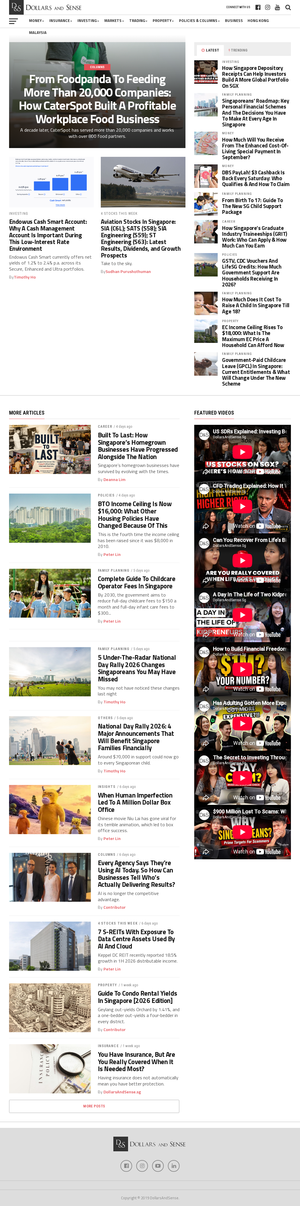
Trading (137, 20)
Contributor (114, 907)
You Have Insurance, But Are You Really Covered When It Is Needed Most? (136, 1062)
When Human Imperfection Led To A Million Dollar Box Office (135, 802)
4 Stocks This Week (118, 923)
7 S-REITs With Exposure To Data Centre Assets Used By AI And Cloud (136, 939)
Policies (106, 495)
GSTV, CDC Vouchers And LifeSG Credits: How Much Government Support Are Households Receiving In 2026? (251, 272)
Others (105, 718)
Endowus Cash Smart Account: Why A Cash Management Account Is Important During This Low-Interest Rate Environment (48, 235)
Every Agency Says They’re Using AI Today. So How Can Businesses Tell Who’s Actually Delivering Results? (136, 873)
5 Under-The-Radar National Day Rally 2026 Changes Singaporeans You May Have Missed (137, 668)
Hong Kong (258, 20)
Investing (87, 20)
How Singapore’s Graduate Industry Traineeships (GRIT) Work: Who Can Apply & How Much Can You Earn (254, 237)
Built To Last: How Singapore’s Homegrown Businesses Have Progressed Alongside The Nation (138, 446)
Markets (113, 20)
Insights (107, 787)
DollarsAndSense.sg (122, 1092)
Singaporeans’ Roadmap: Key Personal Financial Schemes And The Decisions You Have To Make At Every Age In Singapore (255, 112)
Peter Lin (112, 554)
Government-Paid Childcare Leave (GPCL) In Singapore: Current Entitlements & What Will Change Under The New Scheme (256, 372)
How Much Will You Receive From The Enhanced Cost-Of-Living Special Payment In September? (255, 148)
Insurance (59, 20)
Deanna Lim (114, 479)
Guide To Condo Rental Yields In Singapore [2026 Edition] (137, 997)
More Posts (94, 1106)
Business (234, 20)
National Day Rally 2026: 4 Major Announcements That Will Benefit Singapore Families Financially (136, 737)
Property (162, 20)
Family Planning (114, 570)
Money (35, 20)
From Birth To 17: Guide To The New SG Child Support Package (252, 206)
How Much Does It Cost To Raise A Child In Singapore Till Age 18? (255, 305)
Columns (107, 855)
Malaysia (38, 32)
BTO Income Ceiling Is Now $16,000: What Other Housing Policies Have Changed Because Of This (135, 514)
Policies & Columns (198, 20)
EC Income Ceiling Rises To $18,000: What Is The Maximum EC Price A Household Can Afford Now (253, 336)
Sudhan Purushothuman (128, 271)
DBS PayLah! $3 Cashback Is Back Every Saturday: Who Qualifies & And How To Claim (256, 178)
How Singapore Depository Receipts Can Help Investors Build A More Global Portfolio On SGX (255, 77)
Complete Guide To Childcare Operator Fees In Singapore (136, 582)
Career (105, 427)
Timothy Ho (25, 277)
